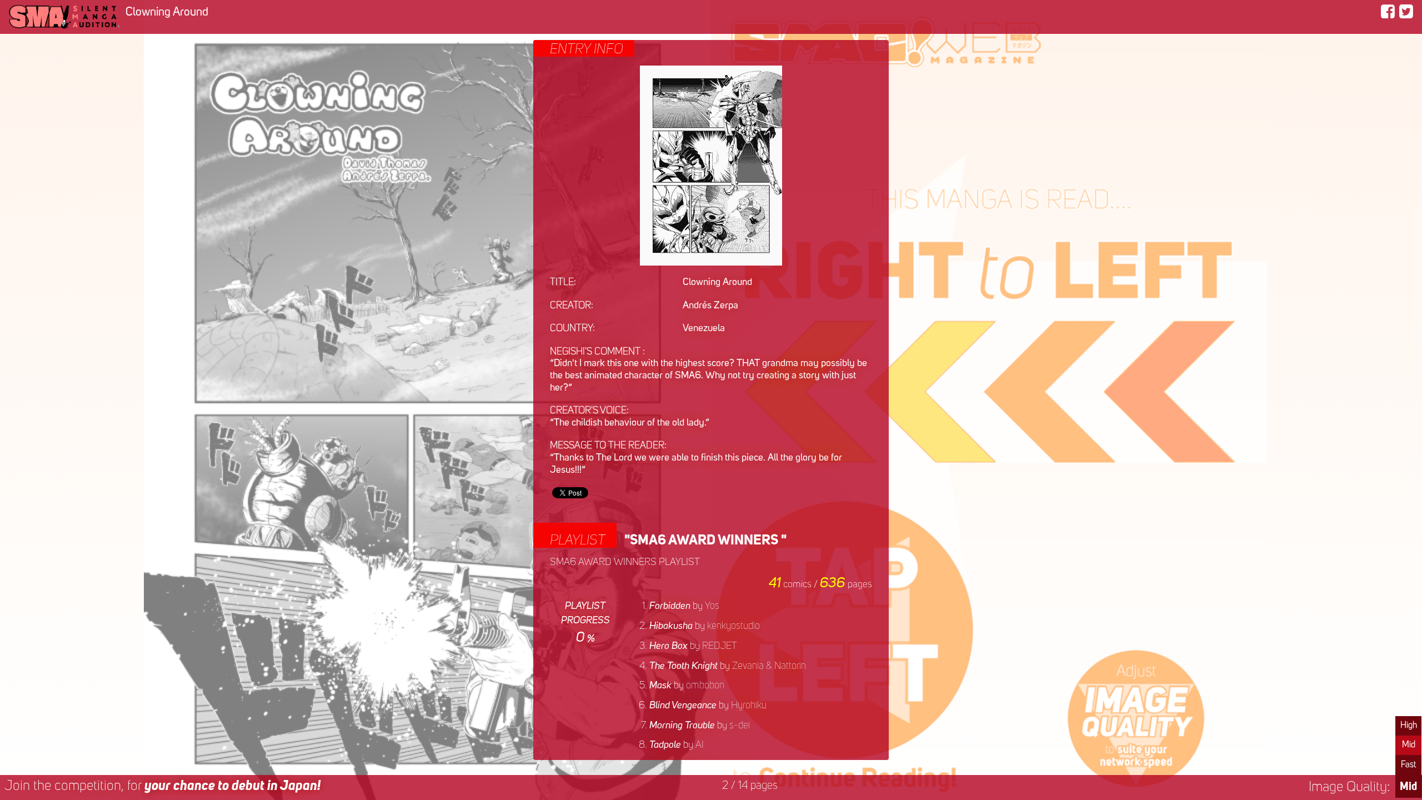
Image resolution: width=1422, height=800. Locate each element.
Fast (1408, 765)
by (684, 606)
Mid (1408, 745)
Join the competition (162, 786)
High (1408, 725)
